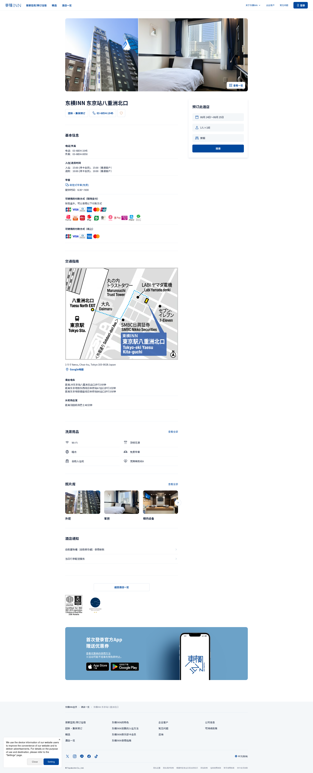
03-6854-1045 (105, 113)
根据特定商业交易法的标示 (187, 767)
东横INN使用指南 (121, 740)
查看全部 (173, 431)
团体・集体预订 (76, 113)
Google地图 (77, 369)
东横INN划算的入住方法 (125, 728)
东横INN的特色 (120, 722)
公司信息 (210, 722)
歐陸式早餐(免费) (79, 185)
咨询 (160, 734)
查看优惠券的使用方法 (98, 653)
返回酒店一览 (121, 587)
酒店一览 (67, 5)
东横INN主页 (71, 707)
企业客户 (270, 5)
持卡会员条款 (242, 767)
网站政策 (204, 767)
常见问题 (284, 5)
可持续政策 (211, 728)
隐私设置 (156, 768)
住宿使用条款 (215, 767)
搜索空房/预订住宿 (36, 5)
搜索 (218, 148)
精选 (54, 5)
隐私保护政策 (168, 767)
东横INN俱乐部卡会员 (124, 734)
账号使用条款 (229, 767)
